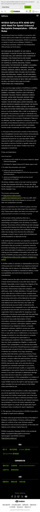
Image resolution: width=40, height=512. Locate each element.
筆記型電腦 (13, 449)
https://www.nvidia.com (9, 438)
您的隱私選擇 (16, 505)
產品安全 (20, 507)
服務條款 (25, 505)
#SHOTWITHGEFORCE (27, 466)
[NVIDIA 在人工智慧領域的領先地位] (15, 11)
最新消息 (6, 466)
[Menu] (37, 15)
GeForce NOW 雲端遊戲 (11, 454)
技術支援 (22, 482)
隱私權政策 (6, 505)
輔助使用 (33, 505)
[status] (30, 12)
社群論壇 (14, 466)
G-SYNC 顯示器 (24, 449)
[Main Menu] (2, 11)
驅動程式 (6, 482)
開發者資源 (15, 470)
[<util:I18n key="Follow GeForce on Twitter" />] (22, 496)
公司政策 (12, 507)
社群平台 (6, 470)
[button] (27, 12)
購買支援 (14, 482)
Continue (27, 7)
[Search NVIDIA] (5, 11)
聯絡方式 (28, 507)
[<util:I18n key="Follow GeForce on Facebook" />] (12, 496)
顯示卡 (5, 449)
